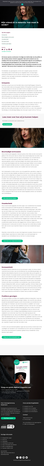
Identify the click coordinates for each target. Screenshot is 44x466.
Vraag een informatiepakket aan (11, 337)
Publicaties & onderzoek (7, 443)
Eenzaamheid (5, 41)
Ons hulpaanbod (7, 124)
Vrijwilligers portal (8, 418)
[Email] (2, 49)
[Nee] (42, 3)
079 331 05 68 (27, 419)
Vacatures (4, 439)
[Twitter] (11, 49)
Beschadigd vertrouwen (8, 37)
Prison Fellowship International (9, 444)
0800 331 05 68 (27, 424)
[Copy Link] (5, 49)
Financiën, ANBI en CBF (7, 448)
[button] (21, 261)
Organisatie (4, 441)
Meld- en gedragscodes (7, 446)
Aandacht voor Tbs (28, 406)
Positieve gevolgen (6, 43)
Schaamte (4, 34)
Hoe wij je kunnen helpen (10, 198)
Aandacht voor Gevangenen (30, 409)
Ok (22, 4)
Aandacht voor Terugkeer (30, 408)
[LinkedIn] (7, 49)
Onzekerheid (5, 39)
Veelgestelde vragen (7, 437)
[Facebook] (9, 49)
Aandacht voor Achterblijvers (31, 411)
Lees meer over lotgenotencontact (12, 240)
